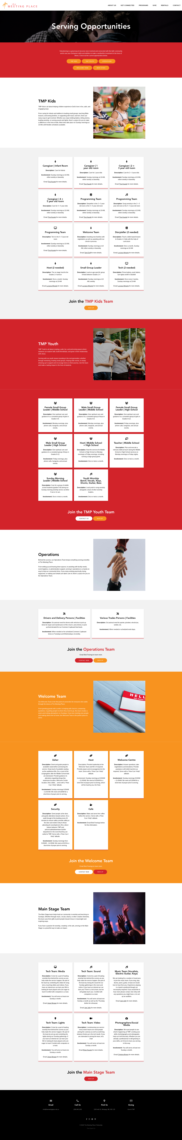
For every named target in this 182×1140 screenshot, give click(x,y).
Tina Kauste (52, 182)
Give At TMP (131, 1109)
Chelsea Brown (123, 1054)
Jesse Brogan (52, 1003)
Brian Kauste (87, 1050)
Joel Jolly (87, 1008)
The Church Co (91, 1128)
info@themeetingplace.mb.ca (51, 1109)
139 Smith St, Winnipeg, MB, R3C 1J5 (104, 1109)
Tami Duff (87, 253)
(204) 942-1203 (78, 1109)
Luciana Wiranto (123, 253)
